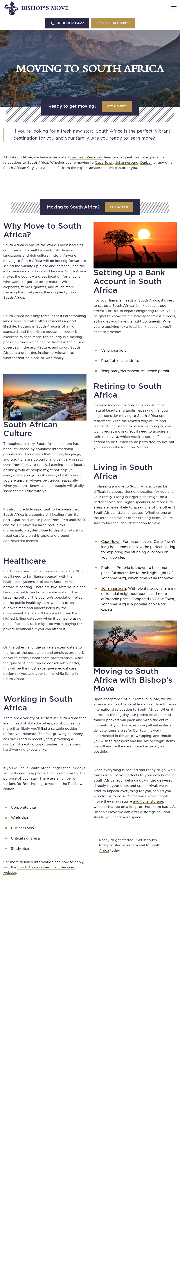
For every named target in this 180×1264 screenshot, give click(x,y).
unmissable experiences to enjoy (136, 426)
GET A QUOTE (116, 106)
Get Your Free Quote (113, 23)
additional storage (148, 801)
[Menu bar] (173, 7)
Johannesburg (126, 162)
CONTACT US (119, 207)
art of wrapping (138, 736)
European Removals (86, 157)
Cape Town (104, 162)
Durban (146, 162)
